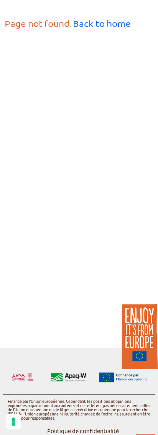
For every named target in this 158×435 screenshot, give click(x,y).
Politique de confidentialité (83, 431)
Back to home (102, 24)
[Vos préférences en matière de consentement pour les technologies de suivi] (13, 421)
